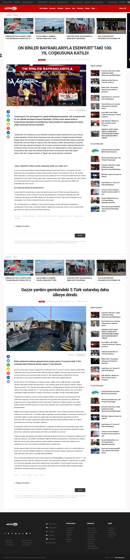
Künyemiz (52, 539)
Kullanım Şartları (27, 540)
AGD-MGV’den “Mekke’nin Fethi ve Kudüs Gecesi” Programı (110, 123)
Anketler (111, 530)
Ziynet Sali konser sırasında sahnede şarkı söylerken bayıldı (110, 106)
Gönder (80, 235)
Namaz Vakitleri (92, 532)
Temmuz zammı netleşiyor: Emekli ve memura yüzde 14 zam (110, 192)
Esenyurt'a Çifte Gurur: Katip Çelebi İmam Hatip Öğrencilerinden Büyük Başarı (111, 73)
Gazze (63, 466)
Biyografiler (112, 532)
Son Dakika (44, 8)
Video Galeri (53, 527)
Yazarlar (51, 531)
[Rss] (23, 533)
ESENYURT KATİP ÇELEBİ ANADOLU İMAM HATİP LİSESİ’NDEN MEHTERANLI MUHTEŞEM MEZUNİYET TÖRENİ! (110, 134)
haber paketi (58, 557)
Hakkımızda (8, 540)
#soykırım (42, 475)
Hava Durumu (92, 528)
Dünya (87, 8)
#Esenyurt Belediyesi (28, 216)
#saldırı (23, 475)
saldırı (53, 382)
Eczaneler (91, 535)
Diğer (93, 8)
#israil (35, 475)
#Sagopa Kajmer (78, 216)
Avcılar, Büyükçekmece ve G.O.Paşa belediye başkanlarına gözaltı (109, 200)
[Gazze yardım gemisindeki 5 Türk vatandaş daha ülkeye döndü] (46, 328)
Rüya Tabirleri (112, 535)
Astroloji (110, 537)
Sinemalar (91, 541)
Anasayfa (8, 15)
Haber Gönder (26, 545)
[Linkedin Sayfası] (20, 533)
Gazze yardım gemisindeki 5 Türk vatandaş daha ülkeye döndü (110, 209)
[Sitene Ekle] (31, 533)
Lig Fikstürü (91, 537)
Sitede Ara (111, 528)
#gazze (16, 475)
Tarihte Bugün (92, 539)
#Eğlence (17, 218)
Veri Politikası (9, 545)
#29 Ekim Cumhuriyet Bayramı (46, 216)
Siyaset (67, 8)
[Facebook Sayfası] (6, 533)
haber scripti (66, 557)
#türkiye (29, 475)
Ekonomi (80, 8)
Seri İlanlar (91, 544)
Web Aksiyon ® (119, 557)
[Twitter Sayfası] (9, 533)
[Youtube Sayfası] (16, 533)
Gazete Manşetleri (93, 548)
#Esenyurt (17, 216)
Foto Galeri (52, 524)
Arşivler (51, 535)
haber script (83, 557)
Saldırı (57, 372)
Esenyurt (52, 8)
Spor (73, 8)
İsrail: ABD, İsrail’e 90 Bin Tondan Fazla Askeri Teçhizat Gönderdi (111, 115)
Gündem (60, 8)
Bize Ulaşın (52, 543)
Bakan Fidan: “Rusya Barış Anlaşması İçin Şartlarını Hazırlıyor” (109, 90)
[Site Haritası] (27, 533)
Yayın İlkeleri (9, 543)
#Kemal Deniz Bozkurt (65, 216)
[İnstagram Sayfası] (13, 533)
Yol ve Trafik (91, 530)
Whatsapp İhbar (27, 543)
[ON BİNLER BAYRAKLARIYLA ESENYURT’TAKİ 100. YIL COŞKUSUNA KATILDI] (46, 85)
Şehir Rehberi (92, 546)
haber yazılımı (50, 557)
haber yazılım (75, 557)
